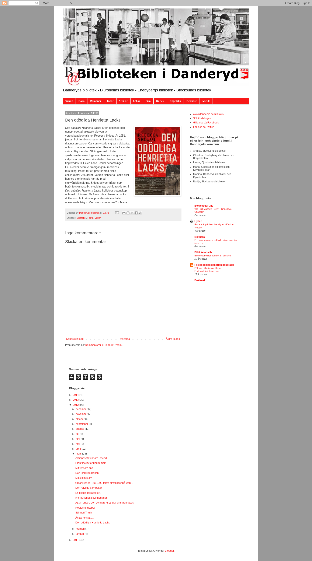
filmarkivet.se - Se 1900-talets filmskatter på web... (104, 482)
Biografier (81, 218)
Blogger (169, 550)
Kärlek (160, 101)
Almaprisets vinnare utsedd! (91, 458)
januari (80, 533)
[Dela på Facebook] (136, 213)
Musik (206, 101)
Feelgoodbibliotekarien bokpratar (214, 264)
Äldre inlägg (173, 338)
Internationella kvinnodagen (91, 497)
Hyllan (198, 221)
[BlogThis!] (128, 213)
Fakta (90, 218)
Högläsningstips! (85, 507)
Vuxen (69, 101)
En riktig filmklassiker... (88, 492)
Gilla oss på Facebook (206, 122)
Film (148, 101)
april (79, 448)
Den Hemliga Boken (87, 472)
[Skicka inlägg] (117, 212)
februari (80, 528)
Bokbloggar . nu (203, 205)
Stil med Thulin (84, 512)
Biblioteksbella (203, 252)
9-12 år (123, 101)
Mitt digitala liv (83, 477)
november (82, 414)
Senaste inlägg (75, 338)
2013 (76, 399)
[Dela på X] (132, 213)
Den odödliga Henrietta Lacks (92, 522)
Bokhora (199, 236)
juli (78, 433)
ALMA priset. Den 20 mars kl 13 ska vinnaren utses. (104, 502)
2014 (76, 394)
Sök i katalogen (202, 118)
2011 (76, 540)
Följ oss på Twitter (203, 127)
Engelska (175, 101)
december (82, 409)
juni (78, 438)
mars (79, 453)
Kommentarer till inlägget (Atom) (103, 345)
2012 (76, 404)
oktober (80, 419)
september (82, 423)
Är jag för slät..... (84, 517)
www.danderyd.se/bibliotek (208, 114)
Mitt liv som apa (84, 468)
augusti (80, 428)
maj (78, 443)
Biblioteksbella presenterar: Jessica (212, 255)
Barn (81, 101)
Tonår (110, 101)
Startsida (125, 338)
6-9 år (136, 101)
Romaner (95, 101)
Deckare (192, 101)
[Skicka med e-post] (124, 213)
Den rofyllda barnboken (89, 487)
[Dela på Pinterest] (140, 213)
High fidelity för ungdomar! (90, 463)
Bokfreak (200, 280)
